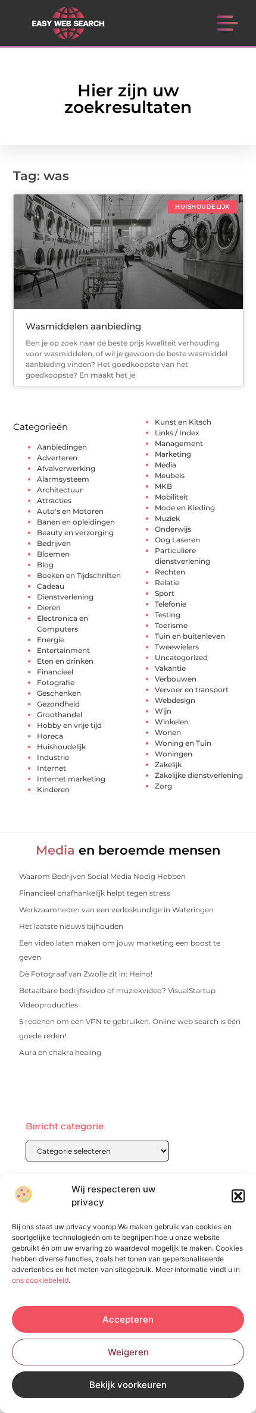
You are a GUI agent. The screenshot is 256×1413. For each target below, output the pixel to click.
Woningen (173, 753)
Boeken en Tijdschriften (79, 575)
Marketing (173, 454)
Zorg (163, 785)
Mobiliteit (171, 496)
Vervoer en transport (192, 689)
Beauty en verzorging (75, 532)
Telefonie (170, 603)
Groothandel (59, 714)
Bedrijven (54, 543)
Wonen (168, 732)
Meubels (170, 475)
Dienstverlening (65, 596)
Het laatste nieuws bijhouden (71, 926)
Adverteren (57, 457)
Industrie (53, 757)
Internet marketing (71, 778)
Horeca (50, 735)
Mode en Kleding (185, 507)
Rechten (170, 571)
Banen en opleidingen (76, 521)
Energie (50, 639)
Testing (167, 614)
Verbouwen (175, 678)
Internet (51, 768)
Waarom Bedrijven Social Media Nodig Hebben (102, 876)
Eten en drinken (65, 661)
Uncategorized (181, 657)
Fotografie (55, 682)
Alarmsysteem (63, 479)
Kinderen (53, 789)
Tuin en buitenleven (190, 636)
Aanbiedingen (62, 446)
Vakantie (170, 668)
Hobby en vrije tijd (69, 725)
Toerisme (171, 625)
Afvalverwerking (66, 468)
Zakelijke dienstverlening (199, 775)
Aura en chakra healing (60, 1052)
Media (165, 464)
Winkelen (172, 721)
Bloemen (53, 554)
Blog (45, 564)
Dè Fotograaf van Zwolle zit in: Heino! (85, 973)
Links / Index (177, 432)
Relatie (167, 582)
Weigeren (128, 1352)
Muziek (167, 518)
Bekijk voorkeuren (128, 1384)
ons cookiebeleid (40, 1280)
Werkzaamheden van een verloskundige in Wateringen (116, 909)
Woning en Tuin (183, 743)
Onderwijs (173, 529)
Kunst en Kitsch (183, 421)
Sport (164, 593)
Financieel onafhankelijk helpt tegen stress (94, 892)
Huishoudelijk (61, 746)
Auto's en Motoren (70, 511)
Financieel (55, 671)
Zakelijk (168, 764)
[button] (238, 1196)
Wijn (163, 710)
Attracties (54, 500)
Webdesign (175, 700)
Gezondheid (58, 703)
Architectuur (60, 489)
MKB (163, 486)
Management (179, 443)
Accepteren (128, 1319)
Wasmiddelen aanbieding (83, 326)
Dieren (49, 607)
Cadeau (50, 586)
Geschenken (59, 693)
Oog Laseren (177, 539)
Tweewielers (177, 646)
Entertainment (63, 650)
